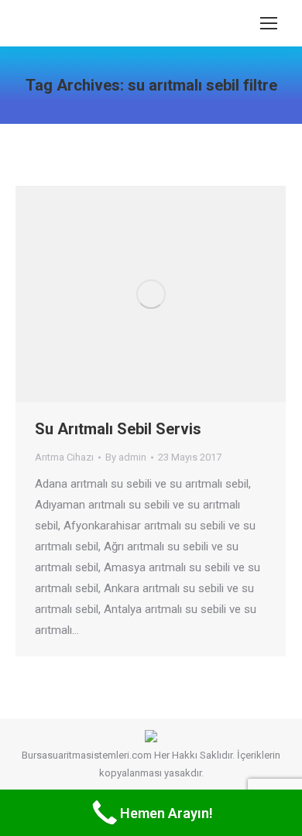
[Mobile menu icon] (268, 23)
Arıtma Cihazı (64, 457)
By (125, 457)
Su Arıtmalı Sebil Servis (118, 429)
